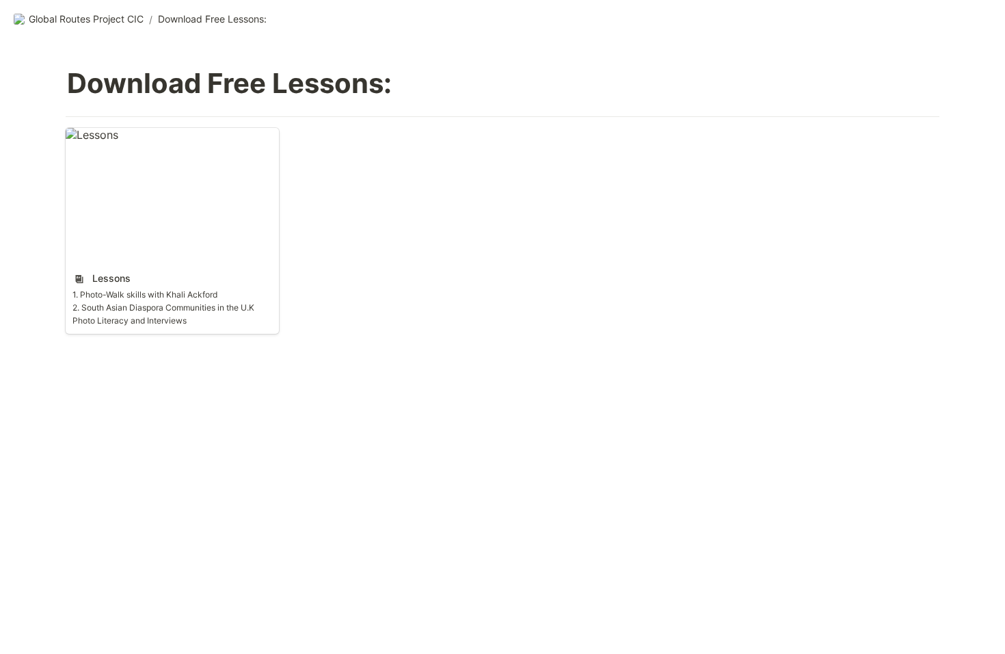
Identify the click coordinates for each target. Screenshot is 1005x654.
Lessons (86, 135)
